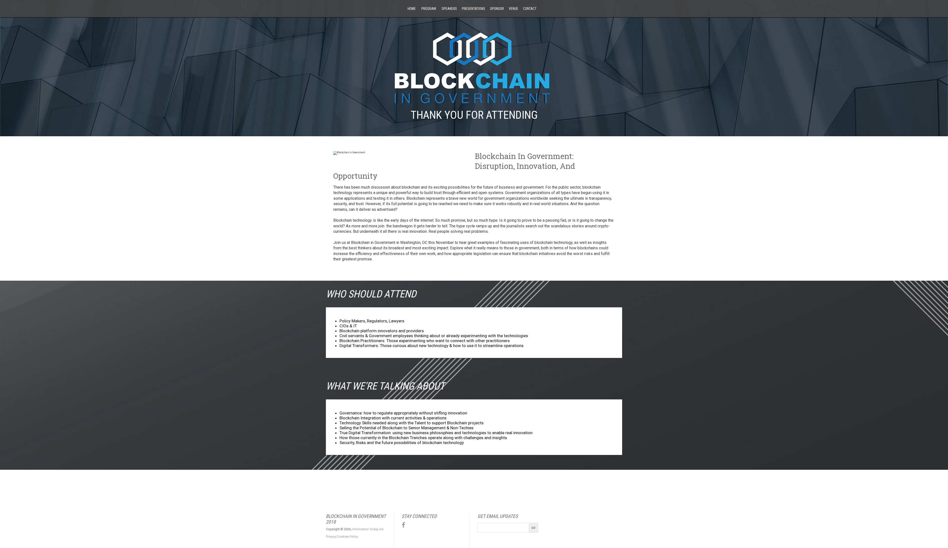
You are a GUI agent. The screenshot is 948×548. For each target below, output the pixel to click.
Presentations (473, 9)
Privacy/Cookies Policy (342, 536)
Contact (529, 9)
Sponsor (497, 9)
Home (411, 9)
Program (428, 9)
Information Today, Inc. (368, 529)
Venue (513, 9)
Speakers (449, 9)
